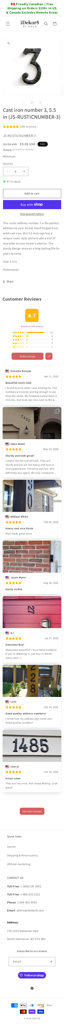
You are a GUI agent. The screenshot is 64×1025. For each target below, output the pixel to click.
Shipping (7, 149)
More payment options (32, 213)
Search (11, 846)
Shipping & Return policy (22, 855)
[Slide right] (40, 102)
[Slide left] (24, 102)
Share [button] (10, 281)
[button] (8, 23)
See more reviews (32, 811)
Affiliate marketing (19, 864)
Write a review (27, 356)
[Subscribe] (50, 961)
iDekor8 (36, 1018)
